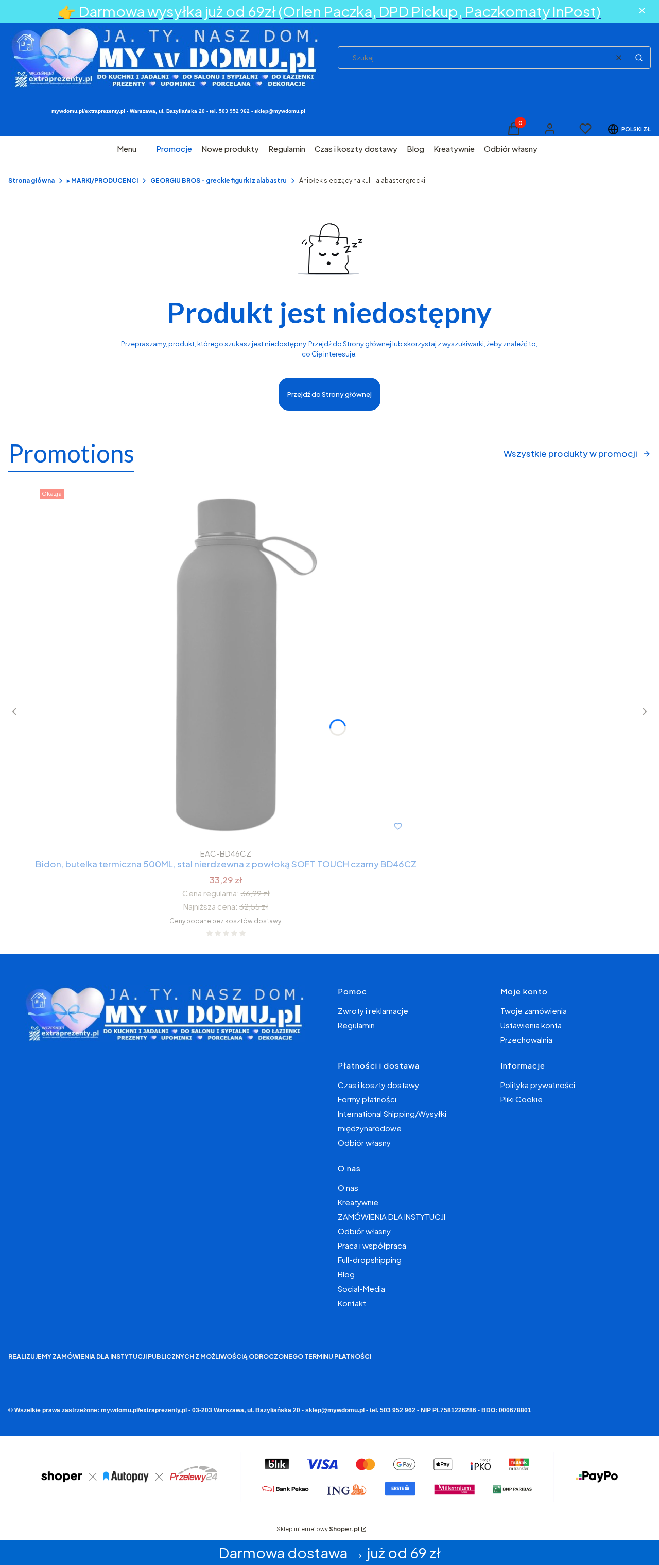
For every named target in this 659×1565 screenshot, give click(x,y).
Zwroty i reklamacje (373, 1011)
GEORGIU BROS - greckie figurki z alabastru (218, 180)
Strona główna (31, 180)
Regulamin (356, 1025)
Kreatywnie (358, 1202)
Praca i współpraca (372, 1245)
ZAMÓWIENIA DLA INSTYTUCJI (391, 1216)
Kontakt (352, 1303)
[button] (639, 57)
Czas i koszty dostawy (378, 1085)
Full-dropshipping (370, 1260)
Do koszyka (204, 826)
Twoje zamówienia (533, 1011)
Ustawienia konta (531, 1025)
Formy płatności (367, 1099)
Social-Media (361, 1288)
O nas (348, 1188)
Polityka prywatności (537, 1085)
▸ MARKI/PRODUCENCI (102, 180)
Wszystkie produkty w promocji (570, 453)
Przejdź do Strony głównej (329, 394)
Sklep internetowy (317, 1528)
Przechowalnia (526, 1039)
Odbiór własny (364, 1142)
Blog (346, 1274)
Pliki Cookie (521, 1099)
